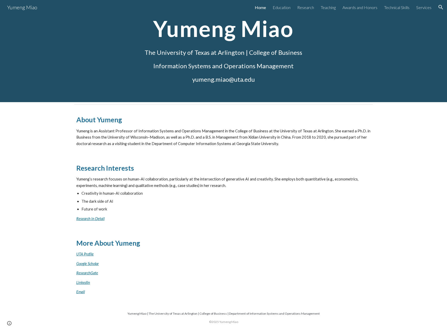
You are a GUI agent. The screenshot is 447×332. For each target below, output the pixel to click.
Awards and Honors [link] (359, 7)
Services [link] (423, 7)
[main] (223, 51)
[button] (441, 7)
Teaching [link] (328, 7)
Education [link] (281, 7)
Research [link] (305, 7)
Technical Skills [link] (396, 7)
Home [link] (260, 7)
